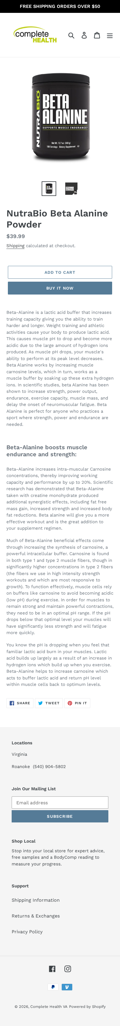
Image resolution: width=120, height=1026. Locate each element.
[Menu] (109, 35)
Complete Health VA (49, 1006)
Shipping (15, 245)
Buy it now (60, 288)
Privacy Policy (27, 931)
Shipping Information (36, 900)
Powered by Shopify (87, 1006)
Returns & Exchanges (36, 916)
